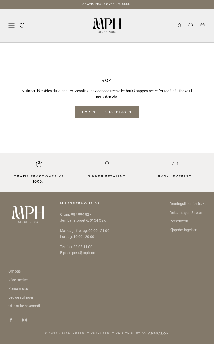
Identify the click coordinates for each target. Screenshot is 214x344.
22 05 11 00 (82, 247)
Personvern (179, 221)
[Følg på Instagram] (24, 320)
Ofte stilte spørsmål (24, 306)
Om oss (14, 271)
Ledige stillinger (20, 297)
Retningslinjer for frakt (188, 204)
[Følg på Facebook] (11, 320)
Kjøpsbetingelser (183, 230)
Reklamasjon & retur (186, 212)
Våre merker (18, 280)
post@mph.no (83, 253)
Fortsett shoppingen (107, 112)
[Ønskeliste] (22, 25)
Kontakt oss (18, 289)
